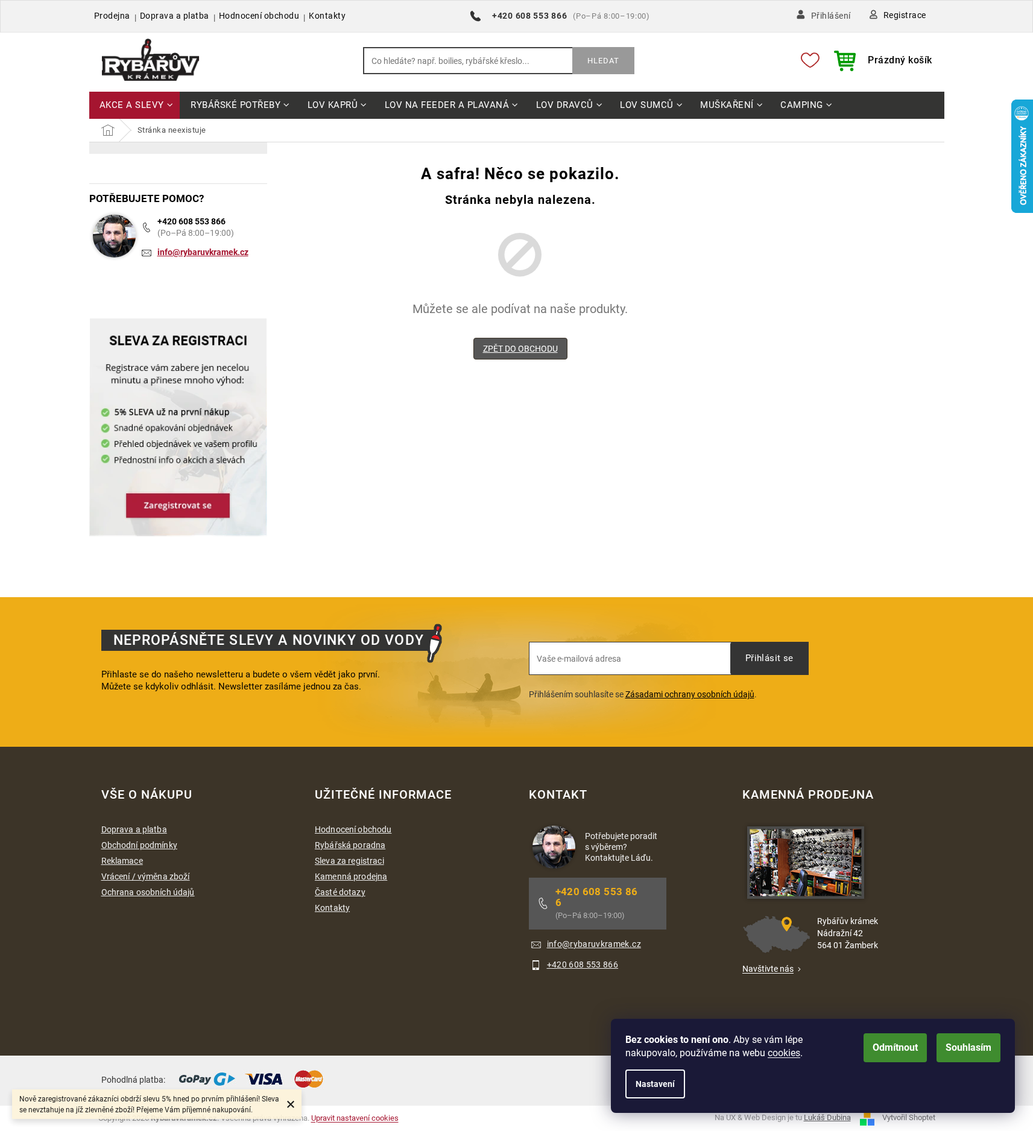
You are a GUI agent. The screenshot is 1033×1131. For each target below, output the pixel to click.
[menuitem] (134, 106)
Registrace (904, 15)
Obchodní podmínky (139, 845)
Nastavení (655, 1084)
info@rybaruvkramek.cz (202, 252)
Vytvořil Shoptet (908, 1117)
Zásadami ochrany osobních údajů (689, 694)
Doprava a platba (174, 16)
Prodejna (112, 16)
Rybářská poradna (350, 845)
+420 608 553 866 (191, 221)
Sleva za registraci (349, 861)
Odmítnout (895, 1047)
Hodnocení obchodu (259, 16)
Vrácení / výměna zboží (145, 876)
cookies (784, 1053)
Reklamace (122, 861)
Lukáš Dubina (827, 1117)
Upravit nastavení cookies (355, 1118)
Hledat (603, 60)
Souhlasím (968, 1047)
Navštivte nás (768, 969)
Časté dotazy (340, 892)
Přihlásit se (769, 658)
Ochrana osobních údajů (148, 892)
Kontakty (327, 16)
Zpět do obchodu (520, 348)
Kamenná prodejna (351, 876)
